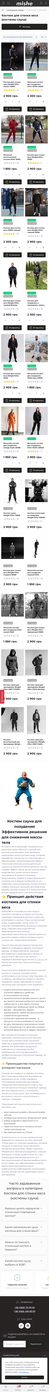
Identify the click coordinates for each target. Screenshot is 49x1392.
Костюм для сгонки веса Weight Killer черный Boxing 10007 (12, 303)
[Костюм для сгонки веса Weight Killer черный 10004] (36, 202)
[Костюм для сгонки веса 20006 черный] (12, 202)
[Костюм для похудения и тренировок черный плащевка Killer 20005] (36, 275)
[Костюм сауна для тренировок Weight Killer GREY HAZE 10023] (36, 719)
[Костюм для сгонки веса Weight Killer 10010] (12, 348)
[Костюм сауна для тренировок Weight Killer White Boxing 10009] (36, 662)
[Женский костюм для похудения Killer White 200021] (36, 421)
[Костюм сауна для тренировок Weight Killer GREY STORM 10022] (12, 662)
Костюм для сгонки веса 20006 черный (12, 229)
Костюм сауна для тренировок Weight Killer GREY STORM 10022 (12, 687)
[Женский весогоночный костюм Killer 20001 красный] (12, 129)
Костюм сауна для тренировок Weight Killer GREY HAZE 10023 (36, 742)
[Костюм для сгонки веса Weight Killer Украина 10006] (12, 548)
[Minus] (5, 102)
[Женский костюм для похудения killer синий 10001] (12, 605)
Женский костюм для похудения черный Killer (35, 572)
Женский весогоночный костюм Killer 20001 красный (12, 157)
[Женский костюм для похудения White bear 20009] (36, 348)
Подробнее (24, 1372)
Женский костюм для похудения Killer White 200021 (35, 445)
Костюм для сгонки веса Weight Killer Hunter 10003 (12, 84)
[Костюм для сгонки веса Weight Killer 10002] (36, 129)
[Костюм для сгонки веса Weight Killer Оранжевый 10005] (36, 605)
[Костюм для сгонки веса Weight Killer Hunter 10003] (12, 56)
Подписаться (35, 1344)
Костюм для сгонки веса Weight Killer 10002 (36, 157)
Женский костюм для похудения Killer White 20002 (35, 84)
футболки (39, 959)
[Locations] (41, 3)
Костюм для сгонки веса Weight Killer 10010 (12, 376)
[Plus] (19, 102)
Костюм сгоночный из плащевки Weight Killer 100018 (36, 515)
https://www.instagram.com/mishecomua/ (21, 1325)
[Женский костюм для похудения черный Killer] (36, 548)
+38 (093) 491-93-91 (24, 1311)
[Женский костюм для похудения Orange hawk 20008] (12, 421)
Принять (24, 1377)
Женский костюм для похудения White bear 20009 (35, 376)
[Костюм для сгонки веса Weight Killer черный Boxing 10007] (12, 275)
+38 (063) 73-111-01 (24, 1307)
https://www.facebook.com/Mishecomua (27, 1325)
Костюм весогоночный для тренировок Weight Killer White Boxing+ (12, 742)
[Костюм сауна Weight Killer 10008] (12, 490)
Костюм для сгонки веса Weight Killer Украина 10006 (12, 572)
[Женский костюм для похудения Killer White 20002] (36, 56)
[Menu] (3, 3)
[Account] (46, 3)
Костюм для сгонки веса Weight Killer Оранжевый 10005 (36, 630)
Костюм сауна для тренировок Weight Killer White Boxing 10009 (36, 687)
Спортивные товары (15, 10)
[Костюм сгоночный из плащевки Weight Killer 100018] (36, 490)
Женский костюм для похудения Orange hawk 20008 (11, 445)
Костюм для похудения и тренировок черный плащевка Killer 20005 (36, 303)
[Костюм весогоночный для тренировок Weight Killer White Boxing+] (12, 719)
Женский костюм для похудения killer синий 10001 (12, 630)
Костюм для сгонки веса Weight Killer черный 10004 (36, 230)
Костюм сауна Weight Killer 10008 (11, 514)
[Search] (8, 3)
